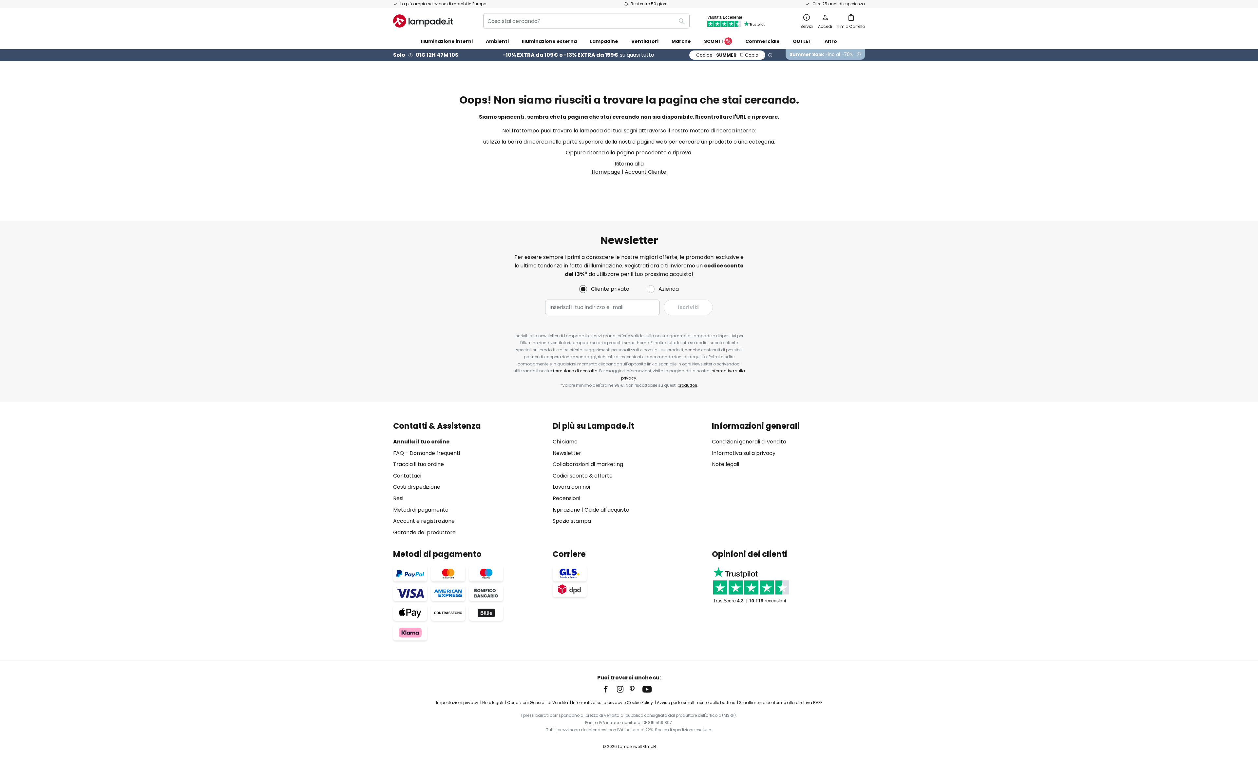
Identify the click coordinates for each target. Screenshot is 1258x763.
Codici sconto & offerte (583, 475)
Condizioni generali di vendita (749, 441)
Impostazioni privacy (457, 702)
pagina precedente (642, 152)
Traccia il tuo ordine (418, 464)
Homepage (606, 172)
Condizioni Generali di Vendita (537, 702)
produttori (687, 385)
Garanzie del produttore (424, 532)
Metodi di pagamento (420, 510)
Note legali (725, 464)
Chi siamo (565, 441)
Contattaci (407, 475)
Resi (398, 498)
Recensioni (566, 498)
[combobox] (586, 21)
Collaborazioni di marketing (588, 464)
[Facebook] (610, 689)
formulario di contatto (575, 371)
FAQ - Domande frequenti (426, 453)
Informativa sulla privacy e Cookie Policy (612, 702)
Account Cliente (645, 172)
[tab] (469, 479)
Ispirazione (566, 510)
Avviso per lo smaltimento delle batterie (696, 702)
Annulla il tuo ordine (421, 441)
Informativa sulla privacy (743, 453)
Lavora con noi (571, 487)
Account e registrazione (424, 521)
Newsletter (567, 453)
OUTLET (802, 41)
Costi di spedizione (416, 487)
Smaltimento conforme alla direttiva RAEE (780, 702)
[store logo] (423, 21)
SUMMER (727, 55)
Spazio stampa (572, 521)
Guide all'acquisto (606, 510)
